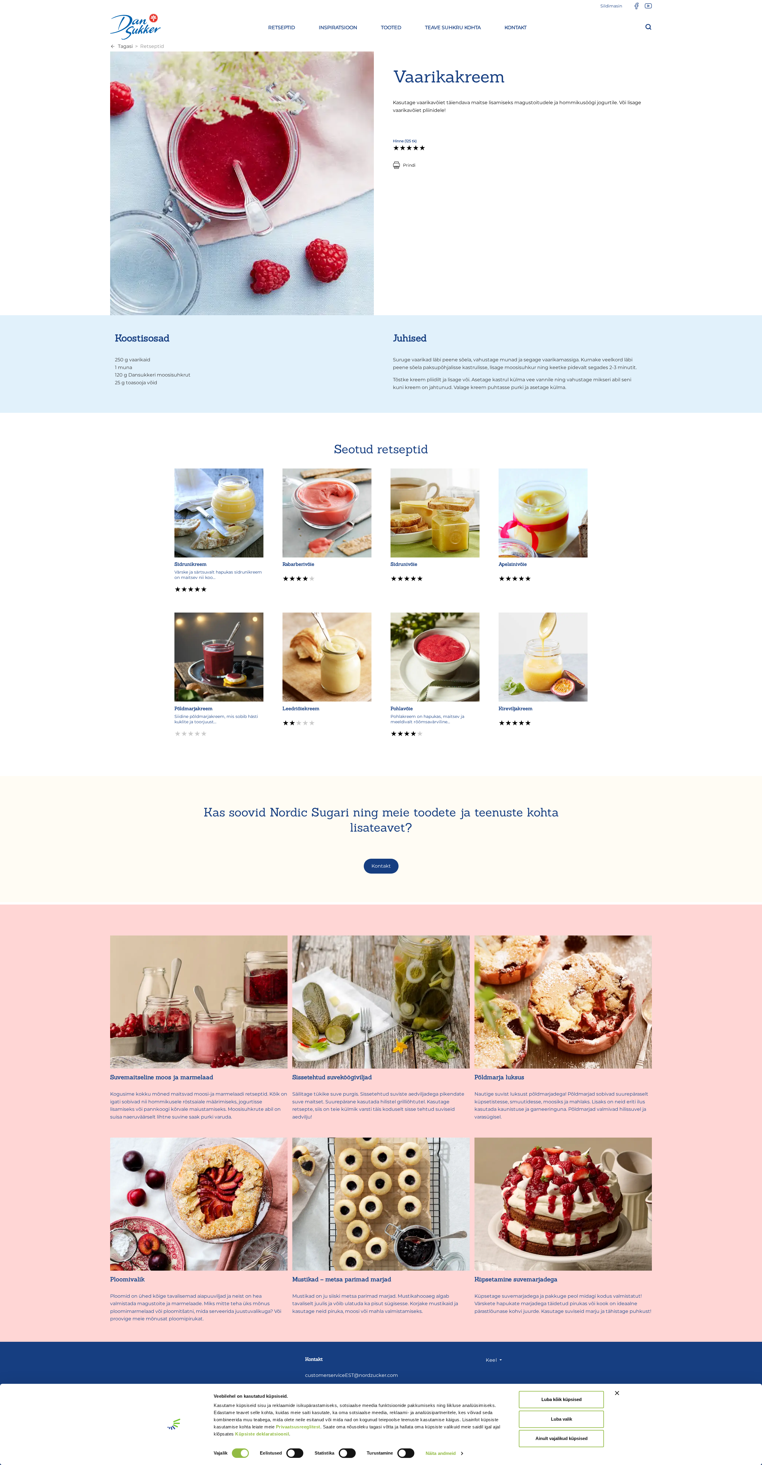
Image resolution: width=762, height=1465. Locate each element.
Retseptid (152, 46)
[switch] (294, 1453)
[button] (281, 27)
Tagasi (125, 46)
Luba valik (561, 1419)
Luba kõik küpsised (561, 1399)
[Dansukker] (135, 26)
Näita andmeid (441, 1453)
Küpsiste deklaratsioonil (262, 1433)
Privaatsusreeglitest (298, 1426)
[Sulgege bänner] (617, 1393)
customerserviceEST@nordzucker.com (351, 1375)
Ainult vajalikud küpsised (561, 1438)
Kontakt (381, 866)
